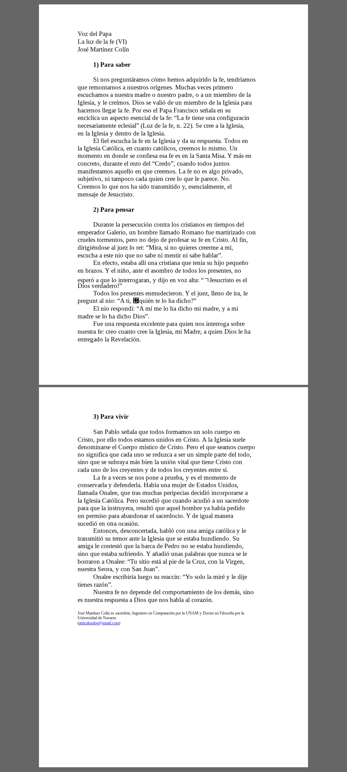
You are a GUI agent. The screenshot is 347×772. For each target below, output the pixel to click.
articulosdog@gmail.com (99, 623)
